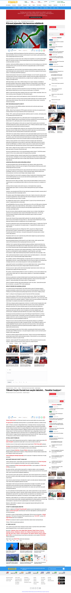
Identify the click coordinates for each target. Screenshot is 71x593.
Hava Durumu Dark (9, 577)
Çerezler (35, 591)
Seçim (21, 540)
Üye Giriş (49, 577)
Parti (14, 540)
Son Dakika (8, 5)
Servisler (14, 5)
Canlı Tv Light (8, 580)
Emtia (54, 7)
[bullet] (21, 382)
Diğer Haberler (46, 7)
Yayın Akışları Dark (18, 579)
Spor (30, 5)
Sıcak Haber (43, 583)
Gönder (9, 382)
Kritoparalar (36, 7)
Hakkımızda (24, 591)
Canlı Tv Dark (17, 577)
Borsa (41, 7)
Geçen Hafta (24, 343)
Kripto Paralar (62, 573)
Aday (7, 540)
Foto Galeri (39, 5)
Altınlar (23, 7)
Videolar (44, 5)
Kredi (57, 7)
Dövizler (19, 7)
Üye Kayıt (49, 579)
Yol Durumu (54, 573)
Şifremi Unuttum (51, 580)
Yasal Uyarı (47, 591)
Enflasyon (16, 343)
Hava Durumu (28, 573)
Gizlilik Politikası (31, 591)
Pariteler (31, 7)
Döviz (51, 7)
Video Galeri (43, 579)
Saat (17, 540)
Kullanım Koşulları (42, 591)
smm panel (17, 583)
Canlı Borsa (14, 7)
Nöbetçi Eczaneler (18, 580)
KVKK (38, 591)
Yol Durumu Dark (9, 579)
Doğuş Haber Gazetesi (9, 21)
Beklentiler (11, 343)
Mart (11, 540)
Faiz (20, 343)
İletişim (27, 591)
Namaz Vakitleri (14, 573)
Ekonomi (25, 5)
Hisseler (27, 7)
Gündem (19, 5)
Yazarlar (50, 5)
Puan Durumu (35, 573)
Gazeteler (55, 5)
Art (7, 343)
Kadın (34, 5)
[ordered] (19, 382)
